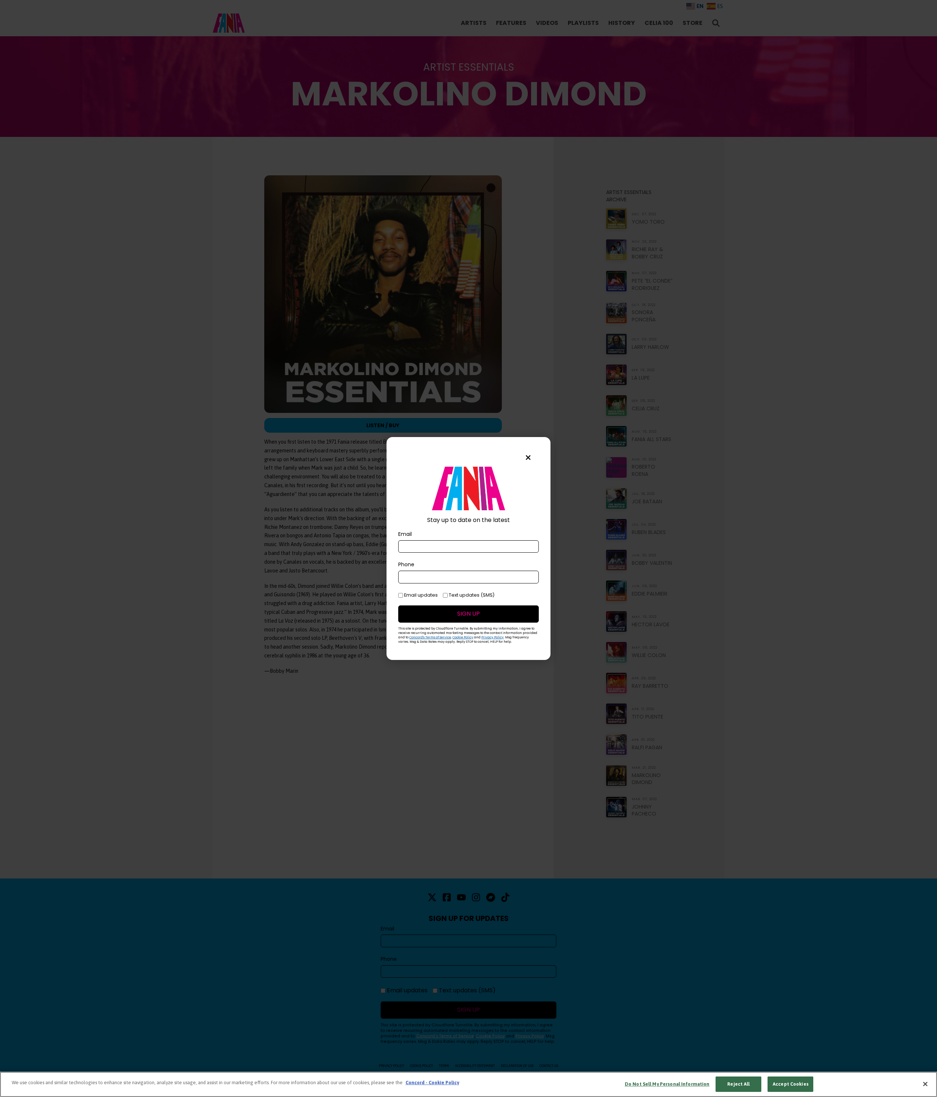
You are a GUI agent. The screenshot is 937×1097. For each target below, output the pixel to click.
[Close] (925, 1084)
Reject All (738, 1084)
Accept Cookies (791, 1084)
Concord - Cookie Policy (432, 1082)
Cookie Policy (462, 637)
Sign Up (468, 613)
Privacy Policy (492, 637)
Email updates (420, 595)
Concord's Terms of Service (430, 637)
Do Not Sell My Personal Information (667, 1084)
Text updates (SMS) (471, 595)
